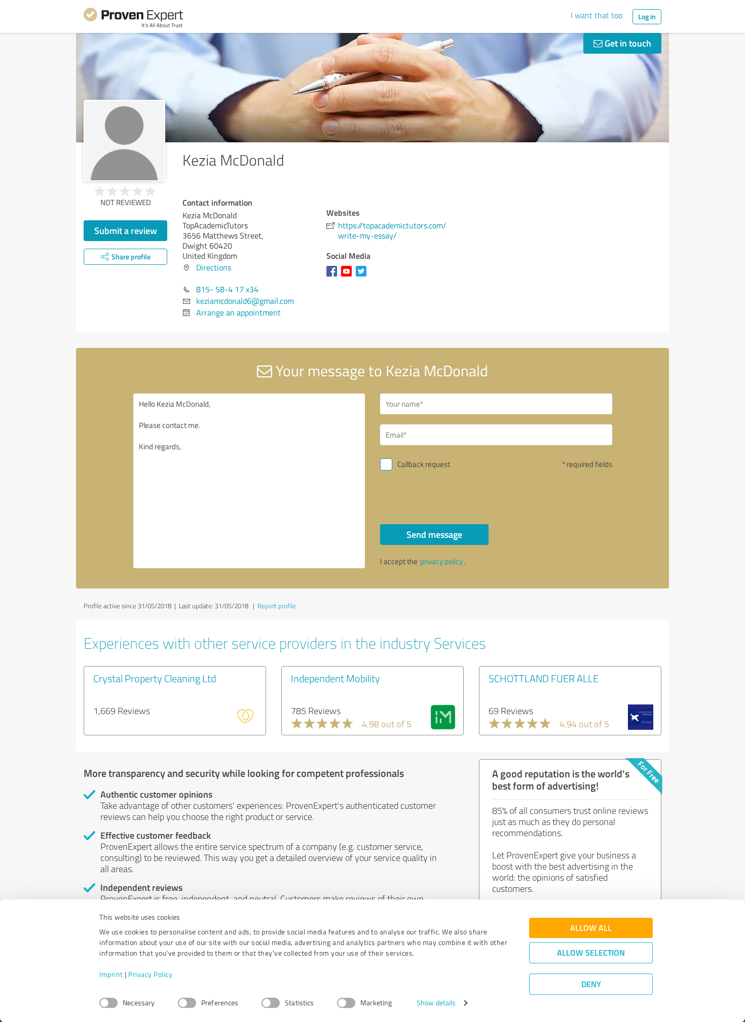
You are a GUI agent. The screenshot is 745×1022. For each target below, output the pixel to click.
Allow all (591, 928)
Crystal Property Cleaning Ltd (154, 678)
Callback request (423, 464)
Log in (647, 16)
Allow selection (591, 953)
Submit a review (125, 230)
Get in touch (627, 43)
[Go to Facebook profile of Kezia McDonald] (333, 276)
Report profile (276, 605)
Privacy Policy (150, 974)
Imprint (111, 974)
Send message (434, 534)
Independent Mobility (335, 678)
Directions (213, 267)
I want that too (596, 15)
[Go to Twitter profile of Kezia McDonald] (363, 276)
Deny (591, 984)
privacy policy (441, 561)
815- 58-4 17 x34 (227, 289)
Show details (436, 1003)
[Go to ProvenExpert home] (133, 19)
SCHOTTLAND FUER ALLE (544, 678)
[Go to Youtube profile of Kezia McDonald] (348, 276)
